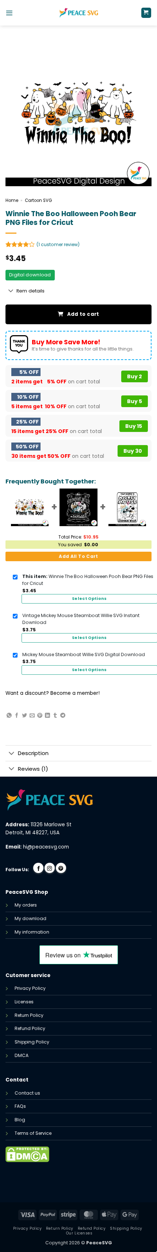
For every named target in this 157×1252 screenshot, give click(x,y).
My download (30, 918)
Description (33, 753)
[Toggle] (10, 291)
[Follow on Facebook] (38, 868)
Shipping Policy (32, 1042)
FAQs (20, 1106)
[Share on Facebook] (16, 716)
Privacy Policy (30, 988)
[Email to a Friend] (32, 716)
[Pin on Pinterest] (39, 716)
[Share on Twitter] (24, 716)
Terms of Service (33, 1133)
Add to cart (83, 314)
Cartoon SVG (38, 200)
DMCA (21, 1055)
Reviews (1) (33, 769)
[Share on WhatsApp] (9, 716)
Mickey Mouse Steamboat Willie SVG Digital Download (83, 654)
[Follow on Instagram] (50, 868)
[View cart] (146, 13)
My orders (26, 905)
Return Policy (29, 1015)
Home (11, 200)
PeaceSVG (99, 1243)
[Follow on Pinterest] (61, 868)
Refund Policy (30, 1028)
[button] (9, 13)
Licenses (24, 1002)
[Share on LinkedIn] (47, 716)
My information (32, 932)
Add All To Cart (78, 556)
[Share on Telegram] (62, 716)
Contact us (27, 1093)
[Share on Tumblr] (55, 716)
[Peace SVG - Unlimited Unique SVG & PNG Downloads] (78, 12)
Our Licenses (79, 1233)
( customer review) (58, 244)
